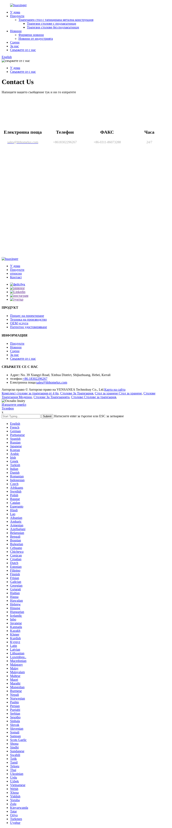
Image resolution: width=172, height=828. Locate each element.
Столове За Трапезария (76, 393)
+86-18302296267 (35, 378)
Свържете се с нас (23, 50)
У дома (15, 12)
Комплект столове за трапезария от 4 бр (30, 393)
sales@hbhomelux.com (51, 382)
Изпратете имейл (14, 404)
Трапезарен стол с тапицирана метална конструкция (55, 20)
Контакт (16, 277)
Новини (16, 31)
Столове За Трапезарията (51, 397)
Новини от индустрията (35, 38)
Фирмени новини (31, 35)
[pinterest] (17, 288)
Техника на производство (28, 319)
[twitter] (16, 299)
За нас (14, 46)
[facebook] (17, 284)
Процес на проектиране (27, 315)
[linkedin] (17, 292)
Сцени (15, 42)
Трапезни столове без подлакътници (53, 27)
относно (16, 273)
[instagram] (19, 295)
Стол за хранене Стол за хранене (118, 393)
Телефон (8, 408)
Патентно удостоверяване (28, 327)
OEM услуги (19, 323)
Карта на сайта (114, 389)
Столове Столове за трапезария (93, 397)
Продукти (17, 16)
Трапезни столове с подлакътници (51, 23)
